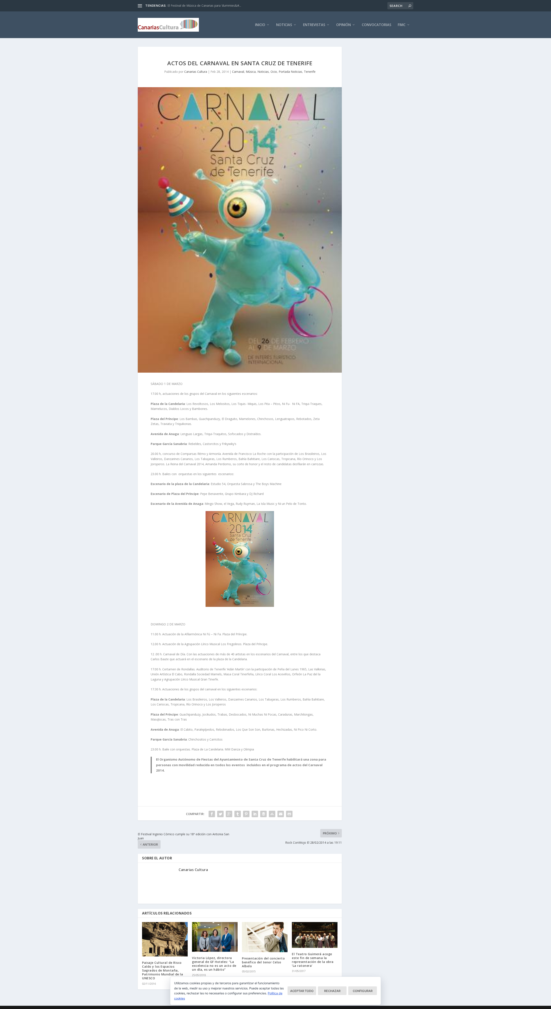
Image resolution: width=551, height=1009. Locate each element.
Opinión (343, 25)
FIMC (402, 25)
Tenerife (310, 72)
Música (251, 72)
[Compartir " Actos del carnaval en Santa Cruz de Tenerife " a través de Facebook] (211, 814)
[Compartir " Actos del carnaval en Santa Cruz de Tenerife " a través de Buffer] (263, 814)
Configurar (363, 991)
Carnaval (238, 72)
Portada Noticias (290, 72)
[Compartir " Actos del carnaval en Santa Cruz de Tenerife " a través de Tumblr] (237, 814)
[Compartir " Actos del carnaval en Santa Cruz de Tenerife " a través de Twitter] (220, 814)
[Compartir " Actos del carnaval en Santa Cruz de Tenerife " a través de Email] (280, 814)
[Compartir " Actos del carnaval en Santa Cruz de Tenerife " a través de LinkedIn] (255, 814)
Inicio (260, 25)
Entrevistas (314, 25)
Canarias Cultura (195, 72)
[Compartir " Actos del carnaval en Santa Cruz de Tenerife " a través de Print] (289, 814)
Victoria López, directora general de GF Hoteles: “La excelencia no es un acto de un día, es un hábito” (214, 964)
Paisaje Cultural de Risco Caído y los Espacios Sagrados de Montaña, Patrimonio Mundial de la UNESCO (162, 970)
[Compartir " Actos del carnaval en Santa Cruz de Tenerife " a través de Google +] (229, 814)
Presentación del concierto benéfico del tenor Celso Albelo (263, 962)
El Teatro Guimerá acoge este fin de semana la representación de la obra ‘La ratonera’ (313, 960)
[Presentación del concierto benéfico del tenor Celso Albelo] (265, 937)
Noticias (284, 25)
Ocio (274, 72)
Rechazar (332, 991)
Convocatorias (376, 25)
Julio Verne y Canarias (182, 5)
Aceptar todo (302, 991)
